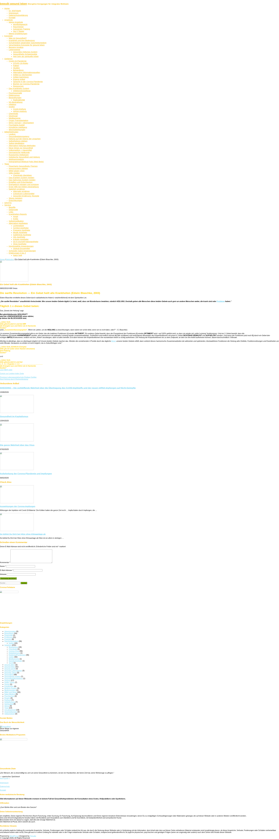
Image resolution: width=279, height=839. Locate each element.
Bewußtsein (9, 633)
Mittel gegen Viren (17, 171)
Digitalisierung (14, 653)
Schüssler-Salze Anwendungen (22, 251)
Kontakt (12, 18)
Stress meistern (15, 198)
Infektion (12, 104)
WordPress (14, 836)
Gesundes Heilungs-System (25, 52)
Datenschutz (5, 786)
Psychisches (9, 696)
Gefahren (8, 59)
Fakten (16, 66)
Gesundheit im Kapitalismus (14, 416)
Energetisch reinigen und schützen (24, 184)
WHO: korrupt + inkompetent (21, 123)
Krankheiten (9, 686)
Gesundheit (8, 674)
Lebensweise (14, 50)
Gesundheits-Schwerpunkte (25, 54)
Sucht (11, 663)
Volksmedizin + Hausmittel (20, 150)
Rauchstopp (18, 27)
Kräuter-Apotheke (20, 239)
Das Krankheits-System (19, 88)
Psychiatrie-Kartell (17, 125)
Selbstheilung (9, 702)
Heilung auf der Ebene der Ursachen (25, 139)
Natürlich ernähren (17, 189)
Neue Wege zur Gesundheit (21, 148)
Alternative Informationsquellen (26, 72)
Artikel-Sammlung (21, 77)
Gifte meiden (14, 173)
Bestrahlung (13, 647)
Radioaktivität (19, 100)
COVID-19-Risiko (20, 63)
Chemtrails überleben (22, 175)
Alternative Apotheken (18, 223)
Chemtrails (13, 114)
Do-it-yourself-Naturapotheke (25, 242)
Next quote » (5, 778)
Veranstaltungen (10, 712)
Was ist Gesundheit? (18, 38)
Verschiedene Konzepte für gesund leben (27, 45)
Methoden (10, 259)
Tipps (6, 164)
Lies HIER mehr (6, 370)
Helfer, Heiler (9, 682)
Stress (6, 706)
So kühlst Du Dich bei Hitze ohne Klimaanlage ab (23, 534)
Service (7, 205)
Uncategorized (10, 710)
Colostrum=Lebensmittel (23, 194)
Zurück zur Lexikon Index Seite (12, 373)
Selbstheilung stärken (18, 141)
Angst (15, 216)
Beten (113, 341)
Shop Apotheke (19, 244)
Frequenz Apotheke (21, 230)
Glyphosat (13, 116)
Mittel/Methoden (11, 132)
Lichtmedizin (18, 226)
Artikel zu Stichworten (22, 75)
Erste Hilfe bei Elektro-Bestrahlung (24, 187)
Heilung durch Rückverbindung (14, 379)
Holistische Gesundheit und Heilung (24, 157)
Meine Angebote (16, 22)
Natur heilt (17, 255)
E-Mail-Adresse (6, 570)
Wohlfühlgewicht (20, 24)
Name (3, 566)
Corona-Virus (14, 651)
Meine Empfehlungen (18, 34)
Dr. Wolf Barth (15, 11)
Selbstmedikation (16, 221)
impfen (11, 657)
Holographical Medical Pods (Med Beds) (26, 162)
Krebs (15, 219)
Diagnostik (13, 210)
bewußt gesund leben (13, 3)
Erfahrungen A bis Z (17, 253)
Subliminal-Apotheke (22, 235)
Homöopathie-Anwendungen (21, 246)
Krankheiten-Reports (18, 214)
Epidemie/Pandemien (17, 655)
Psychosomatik (15, 93)
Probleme (221, 301)
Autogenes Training (21, 29)
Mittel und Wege (10, 692)
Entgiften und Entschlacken (20, 182)
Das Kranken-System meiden (21, 178)
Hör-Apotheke (19, 237)
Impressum (13, 13)
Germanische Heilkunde (19, 152)
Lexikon (12, 134)
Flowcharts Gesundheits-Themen (23, 166)
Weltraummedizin (16, 159)
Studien (16, 68)
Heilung (7, 680)
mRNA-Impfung (20, 111)
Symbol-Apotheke (21, 228)
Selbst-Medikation (16, 143)
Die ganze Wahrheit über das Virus (17, 445)
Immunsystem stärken (18, 168)
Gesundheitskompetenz (19, 136)
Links (11, 212)
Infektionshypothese (22, 91)
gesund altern (9, 665)
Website (3, 574)
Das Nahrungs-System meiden (22, 180)
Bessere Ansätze (16, 47)
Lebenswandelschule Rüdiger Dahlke (18, 377)
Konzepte (8, 36)
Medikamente (14, 118)
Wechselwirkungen (17, 130)
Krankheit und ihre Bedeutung (22, 40)
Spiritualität (8, 704)
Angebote (8, 20)
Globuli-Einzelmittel (21, 248)
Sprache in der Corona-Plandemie (28, 82)
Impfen (12, 107)
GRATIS (8, 203)
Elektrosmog (14, 95)
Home (7, 8)
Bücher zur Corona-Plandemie (26, 84)
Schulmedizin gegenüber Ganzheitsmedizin (27, 43)
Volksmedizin (9, 714)
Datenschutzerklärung (18, 15)
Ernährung (8, 637)
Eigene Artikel (19, 79)
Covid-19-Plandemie (17, 61)
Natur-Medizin (9, 694)
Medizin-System (10, 688)
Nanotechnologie (15, 661)
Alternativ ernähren (21, 191)
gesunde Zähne (10, 673)
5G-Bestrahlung (15, 102)
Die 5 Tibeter (18, 31)
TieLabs (33, 836)
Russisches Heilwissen (19, 155)
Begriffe (12, 207)
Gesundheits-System (12, 676)
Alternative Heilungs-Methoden (22, 146)
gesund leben (9, 667)
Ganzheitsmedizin (11, 641)
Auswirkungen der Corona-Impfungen (17, 506)
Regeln (7, 698)
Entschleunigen (15, 200)
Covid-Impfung (19, 109)
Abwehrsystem (10, 631)
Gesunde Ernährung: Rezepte (26, 196)
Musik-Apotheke (20, 232)
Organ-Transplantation (18, 120)
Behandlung (18, 70)
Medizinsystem (10, 690)
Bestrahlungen (15, 98)
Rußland (7, 700)
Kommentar (5, 562)
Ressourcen (18, 86)
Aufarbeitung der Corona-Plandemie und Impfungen (26, 473)
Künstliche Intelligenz (18, 127)
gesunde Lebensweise (13, 671)
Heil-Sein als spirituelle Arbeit (25, 56)
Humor (7, 684)
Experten (7, 639)
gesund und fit (9, 669)
